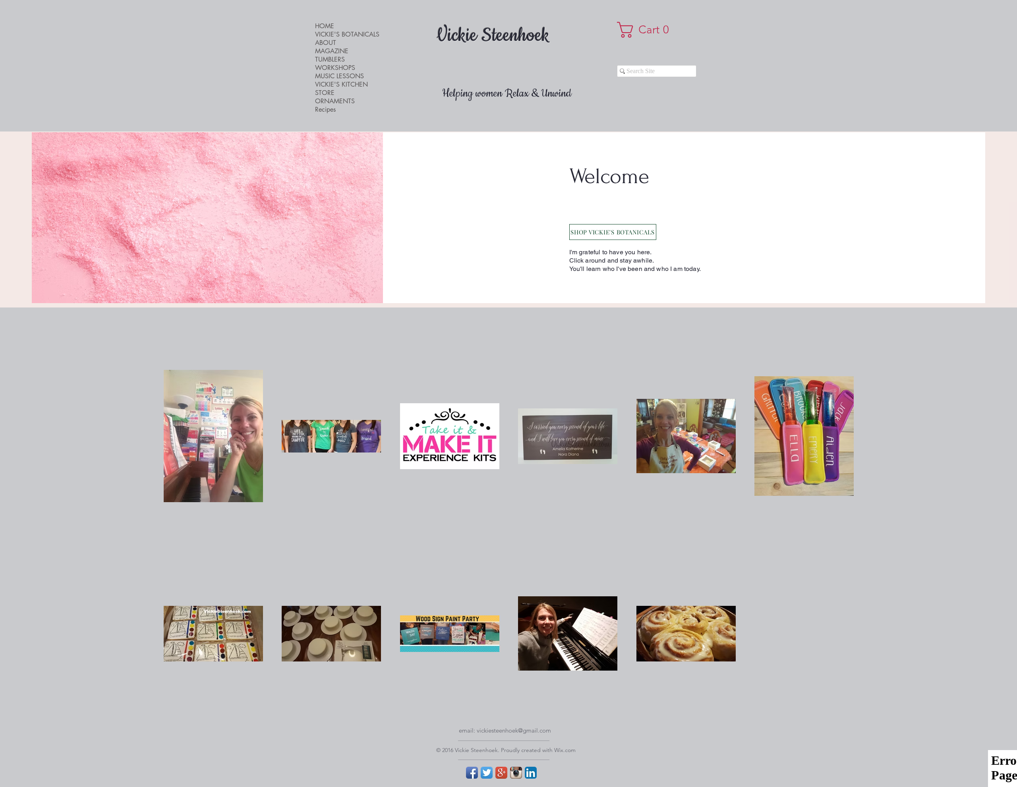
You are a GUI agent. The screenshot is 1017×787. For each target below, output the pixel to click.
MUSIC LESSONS (339, 76)
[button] (647, 30)
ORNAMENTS (335, 101)
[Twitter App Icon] (487, 773)
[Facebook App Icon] (472, 773)
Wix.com (565, 750)
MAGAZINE (331, 51)
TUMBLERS (330, 59)
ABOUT (325, 43)
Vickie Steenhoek (493, 35)
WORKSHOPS (335, 68)
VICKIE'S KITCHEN (341, 84)
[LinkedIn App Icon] (531, 773)
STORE (324, 93)
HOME (324, 26)
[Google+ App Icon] (501, 773)
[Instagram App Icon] (516, 773)
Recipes (325, 109)
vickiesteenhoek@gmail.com (514, 730)
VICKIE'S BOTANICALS (347, 34)
